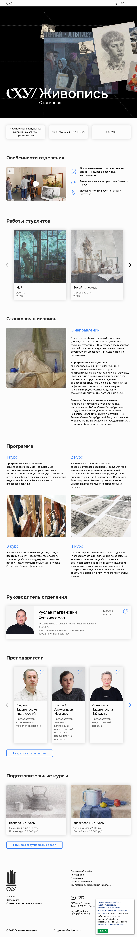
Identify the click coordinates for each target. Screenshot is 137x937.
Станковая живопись (81, 881)
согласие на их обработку (110, 924)
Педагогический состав (29, 753)
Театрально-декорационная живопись (91, 885)
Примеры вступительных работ (34, 845)
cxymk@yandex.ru (80, 911)
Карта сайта (12, 900)
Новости (10, 896)
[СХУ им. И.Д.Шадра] (10, 3)
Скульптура (77, 878)
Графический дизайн (81, 871)
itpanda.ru (76, 930)
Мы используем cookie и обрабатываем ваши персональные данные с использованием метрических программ (112, 908)
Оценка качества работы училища (24, 903)
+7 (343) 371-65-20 (80, 914)
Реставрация (77, 874)
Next (129, 265)
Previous (7, 265)
